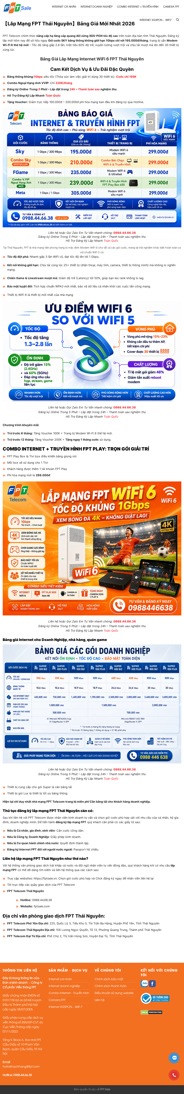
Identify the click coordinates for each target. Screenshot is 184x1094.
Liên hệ (99, 1000)
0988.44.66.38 (124, 233)
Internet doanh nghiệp (96, 6)
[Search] (177, 20)
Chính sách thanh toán (110, 986)
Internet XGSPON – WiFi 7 (65, 1007)
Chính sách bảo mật (109, 979)
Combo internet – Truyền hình (69, 993)
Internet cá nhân (64, 6)
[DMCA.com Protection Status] (151, 1012)
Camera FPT (171, 6)
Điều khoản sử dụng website (114, 993)
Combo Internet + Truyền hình (137, 6)
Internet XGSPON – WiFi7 (156, 19)
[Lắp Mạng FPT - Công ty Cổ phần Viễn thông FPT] (17, 8)
